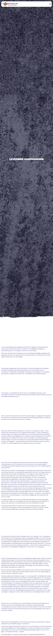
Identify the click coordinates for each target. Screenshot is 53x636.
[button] (50, 4)
